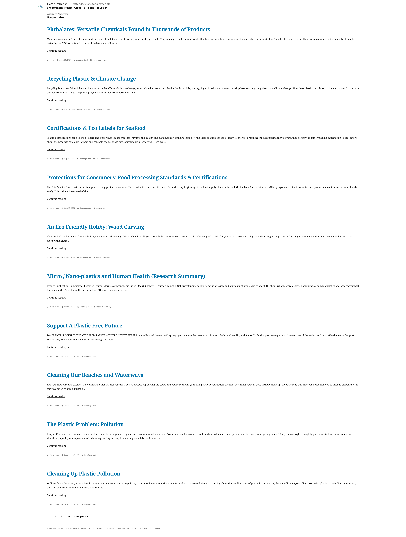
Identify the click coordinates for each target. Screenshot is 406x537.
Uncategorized (82, 60)
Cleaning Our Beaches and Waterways (95, 374)
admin (51, 60)
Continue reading (58, 50)
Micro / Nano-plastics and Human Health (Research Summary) (126, 276)
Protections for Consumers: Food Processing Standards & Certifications (137, 177)
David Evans (54, 109)
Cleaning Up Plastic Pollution (83, 473)
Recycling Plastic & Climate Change (91, 78)
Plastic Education (57, 4)
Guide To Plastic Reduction (90, 7)
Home (91, 528)
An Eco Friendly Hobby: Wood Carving (95, 226)
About (157, 528)
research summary (103, 307)
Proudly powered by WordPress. (74, 528)
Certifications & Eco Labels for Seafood (96, 127)
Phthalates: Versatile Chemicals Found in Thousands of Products (128, 29)
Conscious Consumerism (126, 528)
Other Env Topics (145, 528)
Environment (55, 7)
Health (68, 7)
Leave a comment (99, 60)
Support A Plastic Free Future (84, 325)
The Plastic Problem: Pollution (85, 424)
